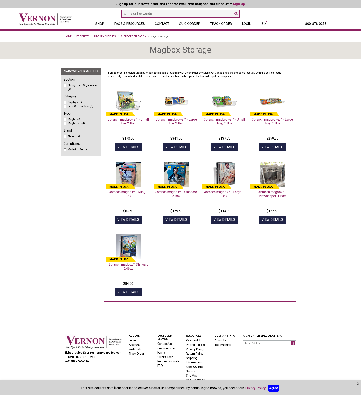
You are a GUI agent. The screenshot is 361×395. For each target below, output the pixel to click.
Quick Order (189, 24)
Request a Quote (168, 361)
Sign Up (239, 4)
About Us (221, 340)
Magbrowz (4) (76, 123)
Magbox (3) (75, 119)
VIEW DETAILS (128, 147)
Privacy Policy (195, 349)
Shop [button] (99, 24)
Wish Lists (135, 349)
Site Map (192, 375)
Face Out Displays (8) (80, 106)
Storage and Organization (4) (83, 87)
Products (82, 36)
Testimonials (223, 344)
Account (134, 344)
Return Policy (194, 353)
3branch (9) (74, 136)
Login (132, 340)
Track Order (221, 24)
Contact (162, 24)
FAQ (160, 365)
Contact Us (164, 343)
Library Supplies (105, 36)
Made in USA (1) (77, 149)
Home (68, 36)
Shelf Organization (133, 36)
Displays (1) (75, 102)
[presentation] (128, 101)
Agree (273, 388)
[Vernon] (93, 342)
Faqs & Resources (129, 24)
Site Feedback (195, 380)
